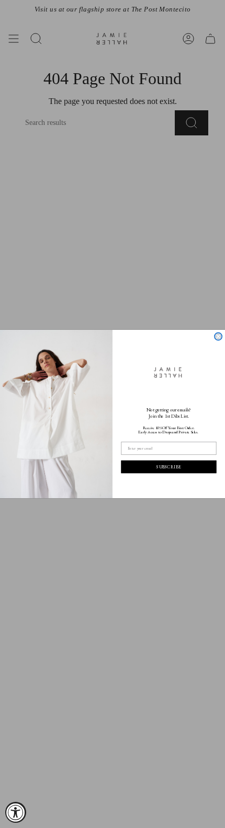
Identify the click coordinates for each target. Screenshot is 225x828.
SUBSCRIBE (168, 466)
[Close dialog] (218, 336)
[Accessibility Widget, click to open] (15, 812)
